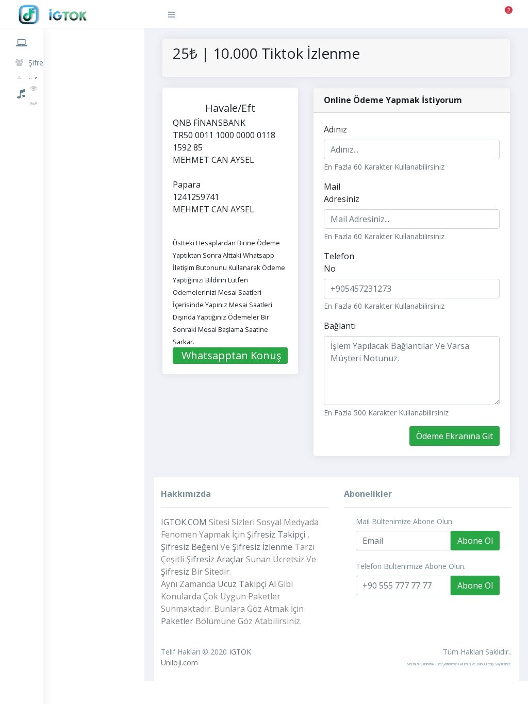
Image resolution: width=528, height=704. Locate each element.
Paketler (21, 116)
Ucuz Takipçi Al (247, 584)
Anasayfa (21, 40)
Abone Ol (475, 540)
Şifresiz (175, 571)
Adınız (335, 129)
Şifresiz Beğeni (189, 546)
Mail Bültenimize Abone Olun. (405, 521)
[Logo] (79, 14)
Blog (21, 164)
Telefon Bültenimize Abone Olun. (411, 566)
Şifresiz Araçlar (215, 559)
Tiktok (21, 92)
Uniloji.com (179, 662)
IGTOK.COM (184, 522)
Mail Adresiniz (341, 193)
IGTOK (240, 652)
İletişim (21, 187)
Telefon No (339, 262)
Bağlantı (340, 325)
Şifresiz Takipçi (276, 534)
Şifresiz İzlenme (262, 546)
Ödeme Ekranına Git (454, 436)
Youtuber (21, 140)
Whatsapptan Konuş (232, 355)
